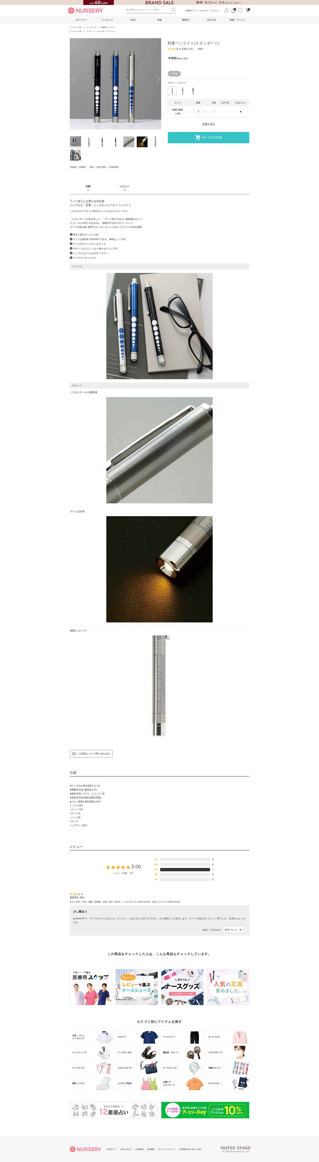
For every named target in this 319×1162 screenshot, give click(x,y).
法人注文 (211, 19)
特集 (159, 19)
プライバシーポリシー (167, 1149)
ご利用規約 (139, 1149)
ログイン (215, 10)
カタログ (204, 10)
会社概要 (150, 1149)
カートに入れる (212, 137)
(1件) (190, 48)
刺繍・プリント (238, 19)
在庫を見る (208, 124)
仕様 (88, 186)
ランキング (107, 19)
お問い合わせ (125, 1149)
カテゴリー (81, 19)
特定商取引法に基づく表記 (190, 1149)
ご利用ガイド (190, 10)
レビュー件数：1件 (123, 873)
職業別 (185, 19)
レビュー (125, 186)
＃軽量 (174, 74)
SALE (133, 19)
